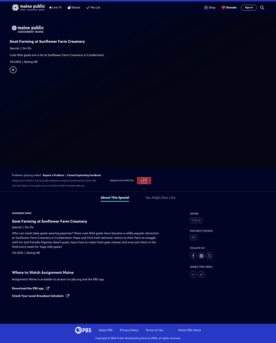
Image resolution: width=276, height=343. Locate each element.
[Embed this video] (193, 274)
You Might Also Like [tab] (160, 197)
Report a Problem (53, 175)
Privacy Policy (129, 330)
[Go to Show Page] (143, 29)
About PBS (105, 330)
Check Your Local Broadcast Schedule (38, 296)
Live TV (57, 7)
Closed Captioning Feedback (84, 175)
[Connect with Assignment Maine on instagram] (201, 255)
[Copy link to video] (201, 274)
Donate (231, 7)
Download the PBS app (28, 288)
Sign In (249, 7)
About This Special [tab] (115, 197)
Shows (76, 7)
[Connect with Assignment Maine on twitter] (209, 255)
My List (95, 7)
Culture (196, 220)
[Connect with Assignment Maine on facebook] (193, 255)
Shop (212, 7)
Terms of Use (154, 330)
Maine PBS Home (189, 330)
